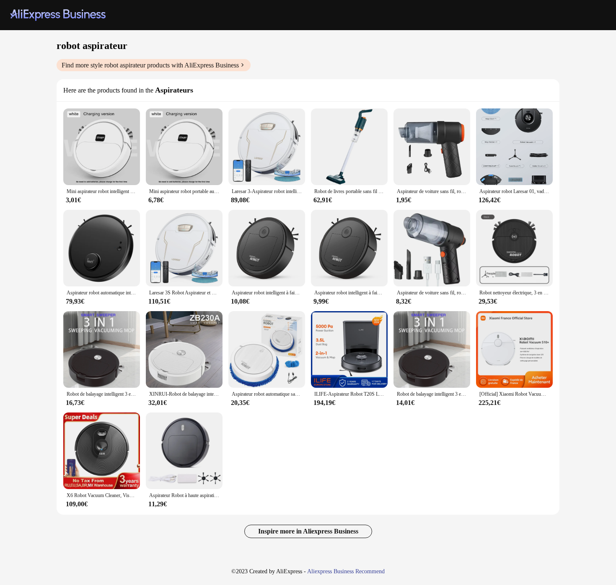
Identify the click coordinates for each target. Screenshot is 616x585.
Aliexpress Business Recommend (346, 571)
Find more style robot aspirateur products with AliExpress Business (150, 65)
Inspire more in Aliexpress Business (308, 531)
